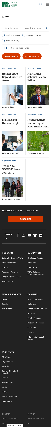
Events (5, 304)
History (5, 378)
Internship (32, 267)
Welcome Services (35, 323)
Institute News (13, 35)
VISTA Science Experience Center (35, 273)
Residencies (7, 382)
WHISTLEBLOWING (10, 419)
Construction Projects (37, 309)
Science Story (12, 40)
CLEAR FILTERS (32, 56)
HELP (4, 423)
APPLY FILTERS (11, 56)
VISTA (4, 387)
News (4, 299)
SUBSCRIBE (25, 219)
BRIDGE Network (9, 397)
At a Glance (7, 357)
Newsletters (7, 309)
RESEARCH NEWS (9, 69)
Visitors (30, 332)
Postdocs (31, 263)
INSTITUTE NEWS (35, 69)
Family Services (34, 318)
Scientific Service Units (12, 258)
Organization (7, 362)
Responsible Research (12, 277)
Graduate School (34, 258)
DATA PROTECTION (35, 419)
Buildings (31, 304)
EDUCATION (34, 252)
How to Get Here (34, 299)
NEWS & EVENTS (11, 294)
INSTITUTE (8, 351)
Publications (7, 281)
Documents (7, 401)
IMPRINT (31, 414)
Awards (5, 366)
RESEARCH (8, 252)
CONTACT (6, 414)
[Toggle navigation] (47, 4)
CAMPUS (32, 294)
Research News (33, 35)
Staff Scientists (9, 263)
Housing (31, 313)
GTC (29, 423)
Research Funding (10, 272)
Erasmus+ (31, 327)
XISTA (4, 392)
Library (5, 267)
